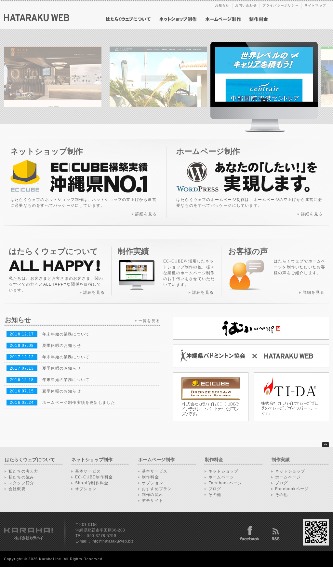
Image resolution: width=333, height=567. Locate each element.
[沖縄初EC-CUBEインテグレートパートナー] (210, 420)
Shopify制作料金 (91, 483)
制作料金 (150, 477)
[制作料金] (258, 19)
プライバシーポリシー (280, 5)
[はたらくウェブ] (36, 20)
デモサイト (152, 500)
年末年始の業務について (65, 334)
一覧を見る (149, 321)
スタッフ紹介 (21, 483)
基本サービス (88, 471)
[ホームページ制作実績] (264, 130)
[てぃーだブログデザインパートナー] (291, 420)
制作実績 (281, 459)
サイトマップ (315, 5)
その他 (214, 494)
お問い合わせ (246, 5)
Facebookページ (225, 483)
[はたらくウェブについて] (128, 19)
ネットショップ (223, 471)
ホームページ (221, 477)
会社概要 (17, 489)
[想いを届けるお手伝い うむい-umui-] (251, 338)
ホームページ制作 (156, 459)
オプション (86, 489)
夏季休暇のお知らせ (61, 345)
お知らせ (222, 5)
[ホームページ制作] (223, 19)
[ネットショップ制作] (178, 19)
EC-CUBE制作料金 (94, 477)
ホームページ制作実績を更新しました (78, 402)
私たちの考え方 (23, 471)
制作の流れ (152, 494)
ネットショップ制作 (92, 459)
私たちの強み (21, 477)
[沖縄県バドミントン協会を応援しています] (251, 366)
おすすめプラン (157, 489)
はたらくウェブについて (30, 459)
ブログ (214, 489)
